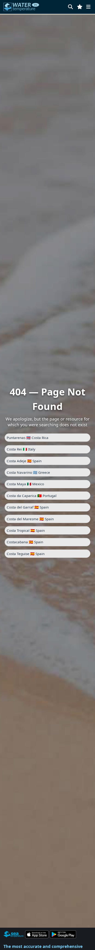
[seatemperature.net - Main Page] (21, 7)
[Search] (70, 6)
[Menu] (88, 6)
